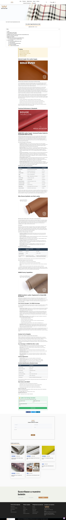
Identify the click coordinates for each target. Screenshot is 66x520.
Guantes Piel (34, 510)
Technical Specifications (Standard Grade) (15, 43)
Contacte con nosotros (27, 3)
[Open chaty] (64, 518)
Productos (24, 1)
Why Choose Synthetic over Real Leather (12, 35)
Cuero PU (33, 506)
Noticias (38, 1)
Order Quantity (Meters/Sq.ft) (23, 403)
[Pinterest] (50, 2)
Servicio (34, 1)
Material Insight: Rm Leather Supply (12, 32)
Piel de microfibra (34, 513)
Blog (11, 510)
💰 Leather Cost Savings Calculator (14, 45)
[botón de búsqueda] (46, 2)
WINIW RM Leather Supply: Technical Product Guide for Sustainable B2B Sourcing (18, 34)
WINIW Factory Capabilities (23, 54)
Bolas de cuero (34, 509)
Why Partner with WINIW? (13, 44)
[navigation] (11, 519)
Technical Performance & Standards (12, 33)
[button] (28, 412)
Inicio (20, 1)
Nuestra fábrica (13, 509)
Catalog (8, 31)
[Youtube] (53, 2)
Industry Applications (12, 42)
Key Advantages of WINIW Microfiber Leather (15, 41)
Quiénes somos (29, 1)
